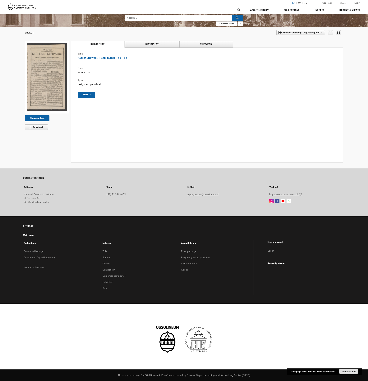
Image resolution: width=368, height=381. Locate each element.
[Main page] (238, 10)
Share (343, 3)
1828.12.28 (84, 72)
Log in (271, 250)
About (184, 269)
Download (37, 127)
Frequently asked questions (195, 257)
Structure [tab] (206, 44)
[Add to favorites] (330, 32)
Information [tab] (152, 44)
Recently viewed (350, 10)
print (86, 84)
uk (299, 3)
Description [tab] (97, 44)
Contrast (327, 3)
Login (357, 3)
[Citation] (338, 32)
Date (105, 288)
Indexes (320, 10)
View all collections (34, 267)
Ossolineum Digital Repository (39, 257)
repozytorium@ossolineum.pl (203, 194)
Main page (28, 235)
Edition (106, 257)
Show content (37, 118)
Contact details (189, 263)
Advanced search (226, 24)
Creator (106, 263)
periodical (95, 84)
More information (326, 371)
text (80, 84)
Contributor (109, 269)
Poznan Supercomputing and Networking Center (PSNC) (218, 375)
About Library (259, 10)
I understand (349, 371)
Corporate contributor (114, 276)
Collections (292, 10)
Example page (188, 251)
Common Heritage (33, 251)
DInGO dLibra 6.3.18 (152, 375)
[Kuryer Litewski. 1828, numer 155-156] (47, 77)
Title (105, 251)
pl (305, 3)
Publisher (108, 282)
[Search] (237, 18)
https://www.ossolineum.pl (283, 194)
